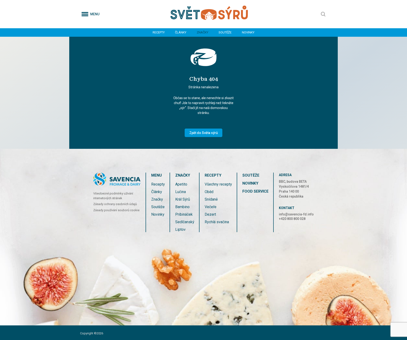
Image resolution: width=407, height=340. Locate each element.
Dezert (210, 214)
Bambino (182, 207)
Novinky (248, 32)
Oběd (209, 192)
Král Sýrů (182, 199)
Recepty (159, 32)
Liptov (180, 229)
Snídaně (211, 199)
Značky (202, 32)
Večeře (210, 207)
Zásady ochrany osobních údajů (115, 204)
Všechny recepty (218, 184)
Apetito (181, 184)
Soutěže (225, 32)
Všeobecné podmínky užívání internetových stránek (113, 196)
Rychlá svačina (217, 222)
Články (180, 32)
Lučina (180, 192)
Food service (255, 191)
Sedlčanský (184, 222)
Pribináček (184, 214)
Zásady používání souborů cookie (116, 210)
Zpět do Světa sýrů (203, 133)
